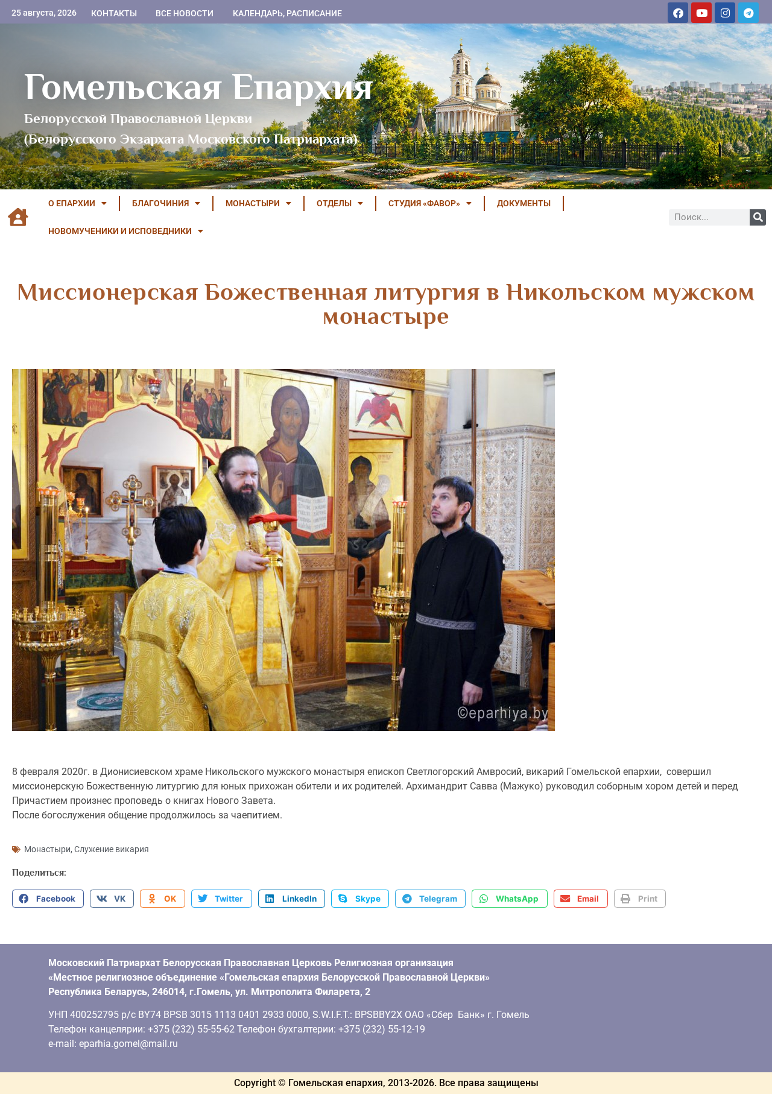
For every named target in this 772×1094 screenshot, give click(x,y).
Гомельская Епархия (198, 86)
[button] (48, 899)
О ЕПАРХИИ (71, 203)
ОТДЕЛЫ (334, 203)
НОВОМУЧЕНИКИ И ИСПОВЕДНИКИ (120, 231)
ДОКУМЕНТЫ (524, 203)
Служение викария (111, 849)
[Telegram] (748, 12)
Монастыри (47, 849)
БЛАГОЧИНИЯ (160, 203)
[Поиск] (758, 217)
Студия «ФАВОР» (424, 203)
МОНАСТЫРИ (253, 203)
